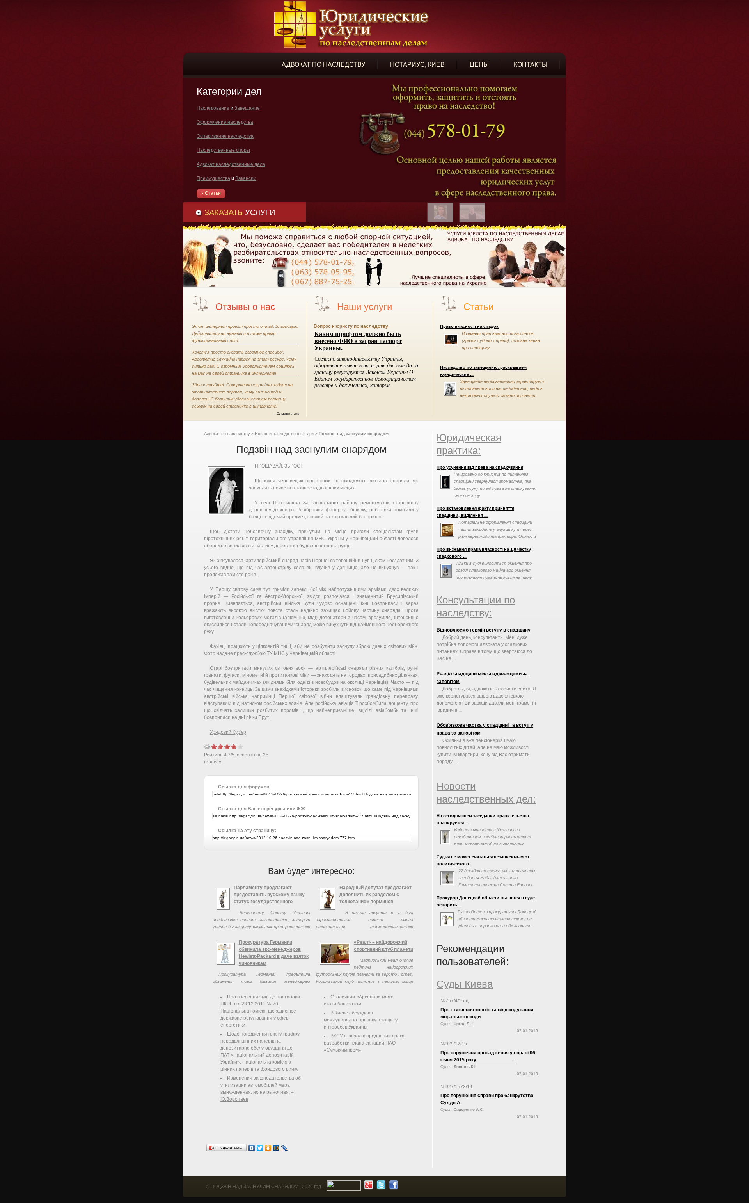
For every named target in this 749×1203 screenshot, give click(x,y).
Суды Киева (465, 984)
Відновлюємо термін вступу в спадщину (484, 630)
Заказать (239, 212)
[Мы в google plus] (367, 1186)
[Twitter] (260, 1148)
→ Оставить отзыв (286, 413)
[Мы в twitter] (380, 1186)
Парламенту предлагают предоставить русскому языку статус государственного (269, 894)
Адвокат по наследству (227, 433)
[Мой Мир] (276, 1148)
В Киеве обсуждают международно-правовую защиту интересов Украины (361, 1020)
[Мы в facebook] (392, 1186)
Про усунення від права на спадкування (480, 467)
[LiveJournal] (284, 1148)
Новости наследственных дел (284, 433)
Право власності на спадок (469, 326)
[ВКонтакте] (252, 1148)
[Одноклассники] (268, 1148)
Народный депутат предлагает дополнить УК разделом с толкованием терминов (375, 894)
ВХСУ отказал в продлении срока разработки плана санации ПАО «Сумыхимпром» (364, 1043)
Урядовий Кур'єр (228, 732)
